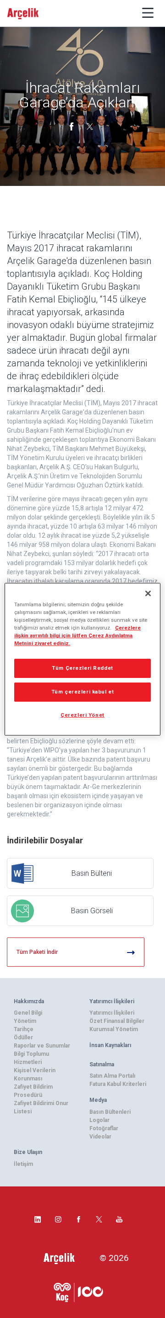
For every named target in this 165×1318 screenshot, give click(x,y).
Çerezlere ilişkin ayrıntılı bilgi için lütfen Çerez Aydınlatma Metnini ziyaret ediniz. (77, 635)
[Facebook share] (72, 125)
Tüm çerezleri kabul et (82, 691)
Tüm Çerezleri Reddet (82, 668)
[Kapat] (148, 593)
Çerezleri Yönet (82, 715)
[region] (82, 659)
